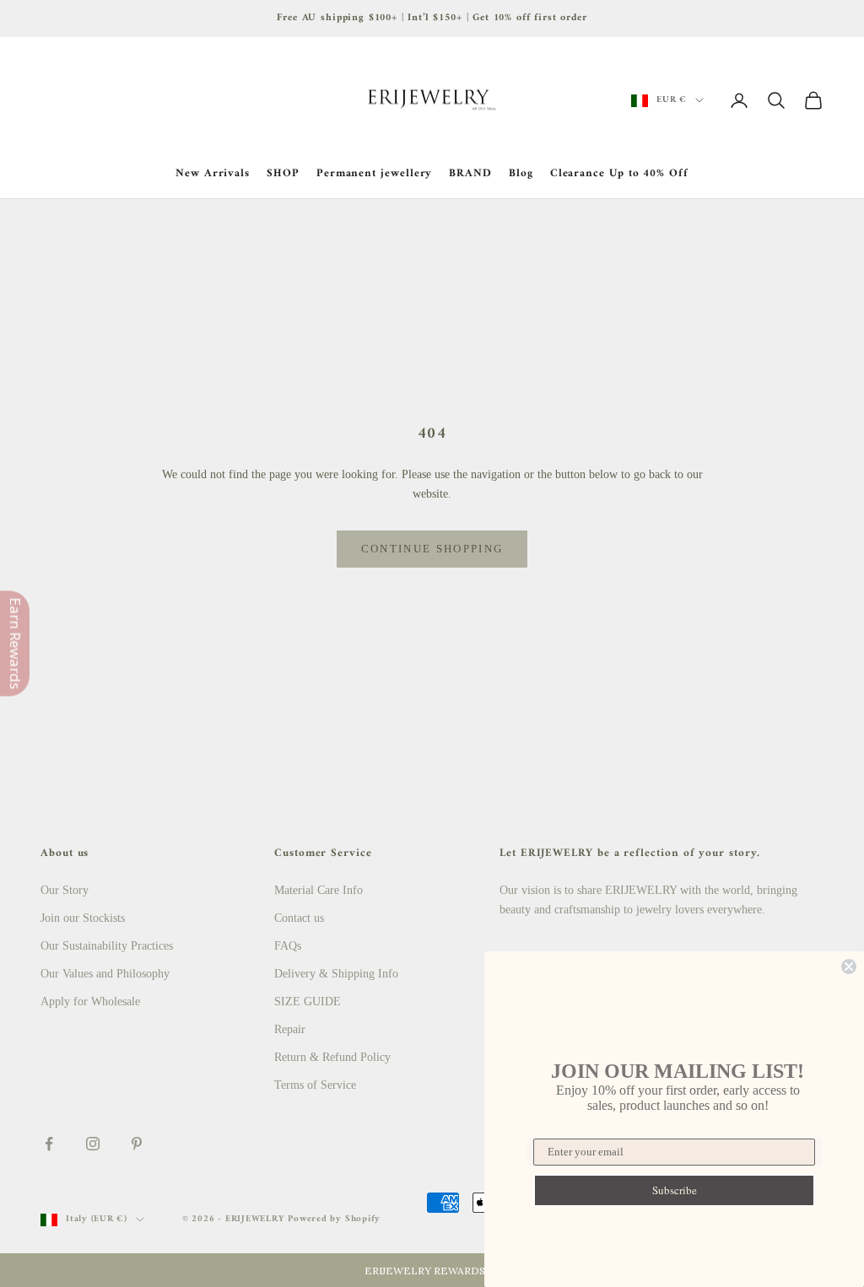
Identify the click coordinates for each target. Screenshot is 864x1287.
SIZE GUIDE (307, 1001)
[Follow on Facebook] (48, 1143)
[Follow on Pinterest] (136, 1143)
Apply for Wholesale (90, 1001)
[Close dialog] (848, 966)
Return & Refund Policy (332, 1057)
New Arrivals (213, 173)
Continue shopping (432, 548)
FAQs (287, 946)
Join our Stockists (82, 918)
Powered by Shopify (334, 1219)
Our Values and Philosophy (105, 973)
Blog (521, 173)
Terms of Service (315, 1085)
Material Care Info (318, 890)
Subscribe (674, 1190)
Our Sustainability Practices (106, 946)
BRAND (470, 173)
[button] (432, 1270)
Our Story (64, 890)
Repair (289, 1029)
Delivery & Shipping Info (336, 973)
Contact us (299, 918)
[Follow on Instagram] (92, 1143)
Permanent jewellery (374, 173)
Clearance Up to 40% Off (619, 173)
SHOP (283, 173)
